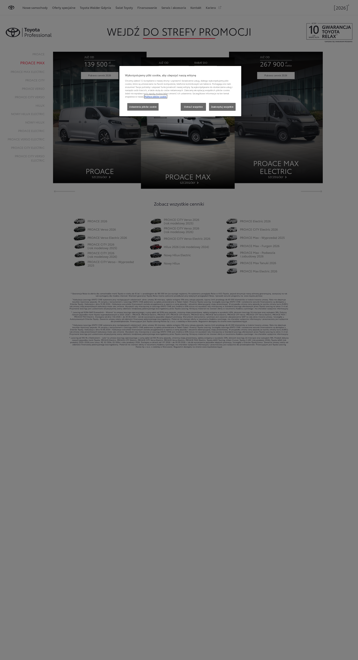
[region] (180, 91)
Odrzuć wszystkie (193, 106)
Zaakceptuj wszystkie (222, 106)
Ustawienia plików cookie (143, 106)
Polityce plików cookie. (156, 96)
